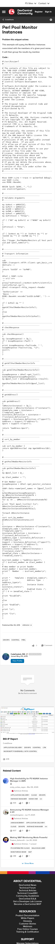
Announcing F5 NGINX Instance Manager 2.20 (29, 811)
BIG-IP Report (10, 739)
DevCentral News (27, 885)
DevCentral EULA (27, 898)
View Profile (17, 661)
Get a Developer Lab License (27, 901)
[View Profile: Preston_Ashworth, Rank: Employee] (6, 840)
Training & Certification (27, 932)
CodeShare (9, 20)
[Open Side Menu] (4, 12)
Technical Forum (27, 888)
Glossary (27, 921)
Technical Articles (27, 890)
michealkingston (16, 815)
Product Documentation (27, 915)
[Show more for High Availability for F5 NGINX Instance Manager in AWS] (41, 799)
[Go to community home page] (20, 11)
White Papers (27, 918)
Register (39, 11)
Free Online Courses (27, 929)
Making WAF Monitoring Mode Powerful (28, 837)
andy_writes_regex (18, 787)
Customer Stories (27, 923)
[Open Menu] (51, 20)
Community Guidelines (27, 896)
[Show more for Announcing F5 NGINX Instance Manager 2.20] (46, 826)
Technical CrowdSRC (27, 893)
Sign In (48, 11)
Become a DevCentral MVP (27, 904)
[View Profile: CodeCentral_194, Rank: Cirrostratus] (5, 656)
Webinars (27, 926)
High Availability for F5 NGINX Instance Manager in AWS (29, 779)
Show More (29, 863)
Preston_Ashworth (17, 840)
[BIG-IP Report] (27, 721)
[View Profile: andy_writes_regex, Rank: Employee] (6, 781)
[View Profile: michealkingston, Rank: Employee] (6, 812)
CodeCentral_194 (18, 654)
